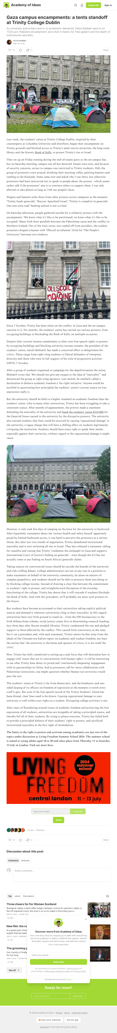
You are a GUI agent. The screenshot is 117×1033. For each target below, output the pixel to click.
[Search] (75, 5)
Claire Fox (23, 914)
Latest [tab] (17, 896)
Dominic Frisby (25, 936)
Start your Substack (51, 1019)
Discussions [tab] (28, 896)
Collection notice (79, 1012)
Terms (67, 1012)
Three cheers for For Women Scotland (31, 904)
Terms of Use (72, 968)
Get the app (72, 1019)
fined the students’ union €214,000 (83, 412)
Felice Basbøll (20, 41)
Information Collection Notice (57, 971)
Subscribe (93, 5)
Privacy (59, 1012)
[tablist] (19, 860)
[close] (86, 919)
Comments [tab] (13, 860)
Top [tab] (10, 896)
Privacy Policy (80, 971)
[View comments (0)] (20, 50)
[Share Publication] (82, 5)
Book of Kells (43, 152)
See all (12, 970)
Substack (44, 1027)
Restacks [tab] (25, 860)
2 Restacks (40, 830)
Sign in (108, 5)
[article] (58, 911)
